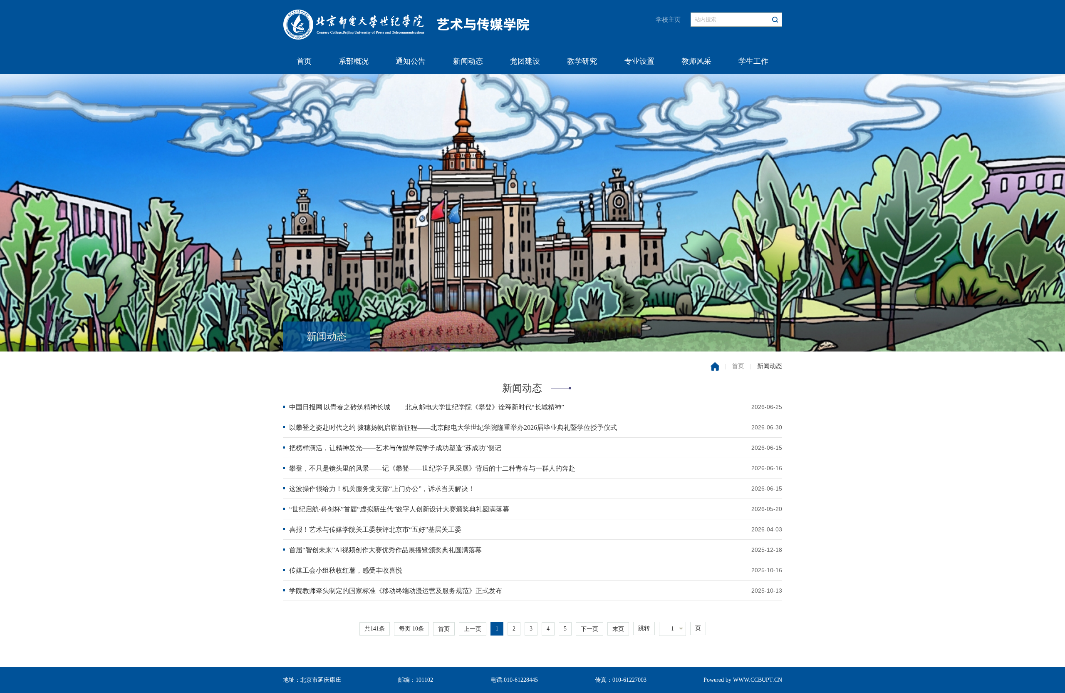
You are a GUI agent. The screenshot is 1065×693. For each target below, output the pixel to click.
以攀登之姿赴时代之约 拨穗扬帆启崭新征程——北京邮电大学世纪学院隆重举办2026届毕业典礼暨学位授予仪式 (453, 427)
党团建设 (525, 61)
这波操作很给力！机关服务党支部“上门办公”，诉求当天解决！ (382, 488)
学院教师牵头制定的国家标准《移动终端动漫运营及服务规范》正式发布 (395, 590)
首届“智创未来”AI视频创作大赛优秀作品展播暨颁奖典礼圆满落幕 (385, 549)
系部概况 (354, 61)
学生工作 (753, 61)
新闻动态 (468, 61)
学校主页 (668, 19)
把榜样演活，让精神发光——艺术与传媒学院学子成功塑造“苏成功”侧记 (395, 447)
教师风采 (696, 61)
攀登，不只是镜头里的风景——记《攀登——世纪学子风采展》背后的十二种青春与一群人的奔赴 (432, 468)
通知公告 (411, 61)
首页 (304, 61)
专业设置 (639, 61)
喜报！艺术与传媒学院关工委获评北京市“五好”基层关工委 (375, 529)
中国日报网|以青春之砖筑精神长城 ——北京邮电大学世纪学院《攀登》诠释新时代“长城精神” (426, 407)
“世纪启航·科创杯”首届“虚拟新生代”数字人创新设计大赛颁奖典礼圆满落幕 (399, 509)
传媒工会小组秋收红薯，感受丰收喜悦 (345, 570)
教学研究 (582, 61)
